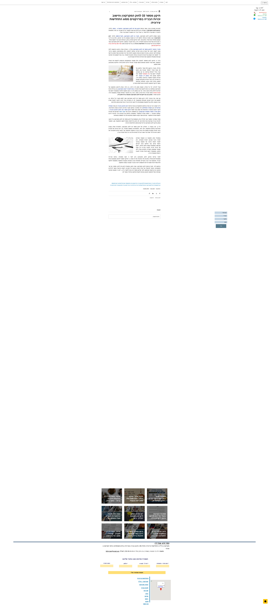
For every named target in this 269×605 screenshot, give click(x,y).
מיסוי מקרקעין (108, 546)
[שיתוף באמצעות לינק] (149, 193)
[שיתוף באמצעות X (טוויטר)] (156, 193)
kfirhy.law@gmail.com (112, 551)
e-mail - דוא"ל (143, 563)
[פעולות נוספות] (109, 11)
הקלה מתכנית (146, 188)
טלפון (125, 563)
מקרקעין (166, 546)
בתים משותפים (119, 546)
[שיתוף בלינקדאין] (153, 193)
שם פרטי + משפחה (162, 563)
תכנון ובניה (152, 188)
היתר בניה (158, 188)
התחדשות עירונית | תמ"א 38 (148, 546)
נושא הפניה (106, 563)
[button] (161, 2)
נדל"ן (161, 546)
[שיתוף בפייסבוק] (159, 193)
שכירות (127, 546)
